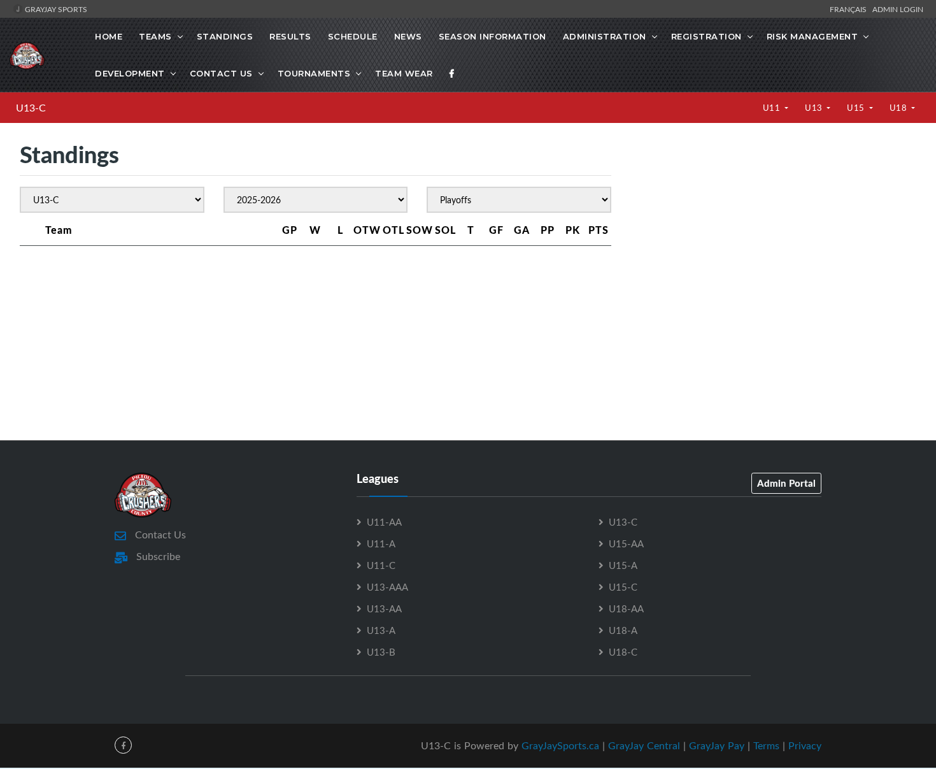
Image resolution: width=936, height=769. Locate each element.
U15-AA (626, 543)
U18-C (623, 651)
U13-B (381, 651)
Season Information (492, 36)
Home (108, 36)
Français (850, 9)
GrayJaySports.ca (560, 745)
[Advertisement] (773, 248)
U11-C (381, 565)
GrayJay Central (644, 745)
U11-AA (384, 521)
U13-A (381, 630)
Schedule (353, 36)
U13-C (31, 108)
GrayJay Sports (55, 9)
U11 (773, 107)
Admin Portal (786, 483)
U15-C (623, 586)
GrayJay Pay (716, 745)
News (408, 36)
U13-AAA (387, 586)
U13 (815, 107)
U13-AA (384, 608)
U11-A (381, 543)
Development (130, 73)
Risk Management (812, 36)
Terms (766, 745)
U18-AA (626, 608)
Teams (155, 36)
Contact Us (221, 73)
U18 (899, 107)
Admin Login (897, 9)
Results (290, 36)
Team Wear (404, 73)
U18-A (623, 630)
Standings (225, 36)
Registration (706, 36)
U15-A (623, 565)
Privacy (804, 745)
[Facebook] (452, 73)
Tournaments (314, 73)
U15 (857, 107)
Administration (604, 36)
